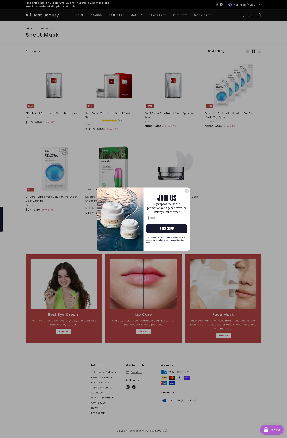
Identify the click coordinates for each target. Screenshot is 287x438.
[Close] (187, 191)
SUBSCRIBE (167, 228)
